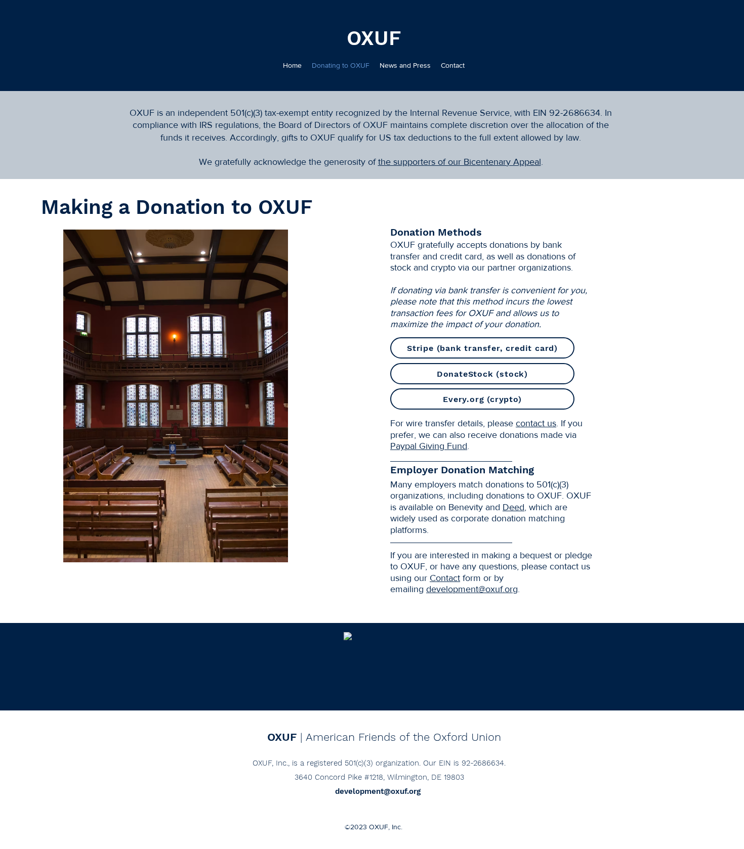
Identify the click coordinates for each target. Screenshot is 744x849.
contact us (536, 423)
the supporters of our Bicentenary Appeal (459, 162)
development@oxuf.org (472, 589)
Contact (445, 578)
